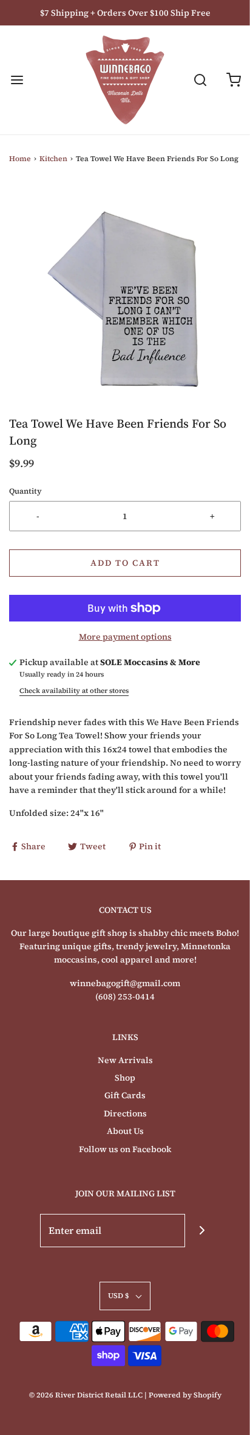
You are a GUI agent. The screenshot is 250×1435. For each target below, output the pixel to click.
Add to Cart (125, 563)
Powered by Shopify (185, 1395)
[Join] (201, 1230)
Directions (125, 1113)
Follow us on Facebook (125, 1149)
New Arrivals (125, 1060)
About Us (125, 1131)
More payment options (125, 637)
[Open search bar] (200, 80)
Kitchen (53, 159)
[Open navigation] (16, 80)
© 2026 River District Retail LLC (86, 1395)
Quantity (25, 491)
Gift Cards (125, 1095)
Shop (125, 1078)
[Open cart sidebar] (233, 80)
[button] (125, 299)
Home (20, 159)
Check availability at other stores (74, 690)
